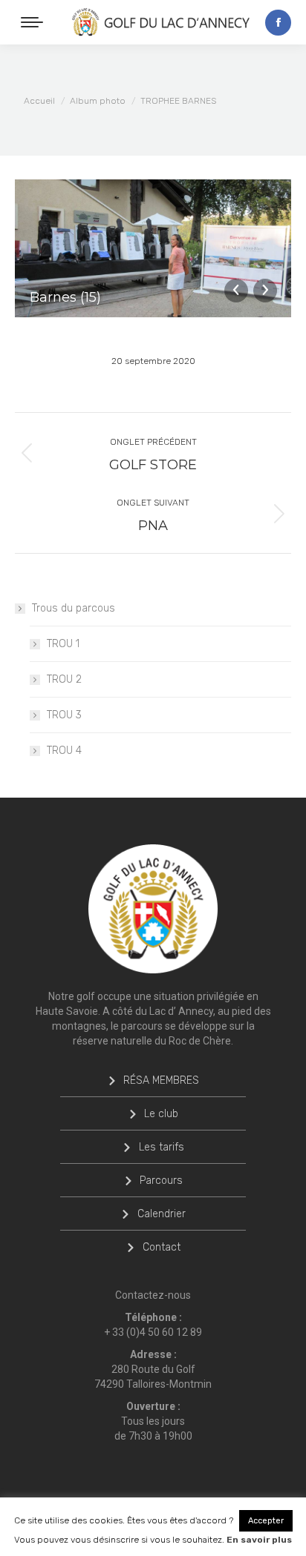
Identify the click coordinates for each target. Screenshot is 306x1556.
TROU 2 (64, 679)
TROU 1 (63, 644)
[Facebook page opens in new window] (278, 23)
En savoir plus (259, 1540)
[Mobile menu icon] (32, 22)
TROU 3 (64, 715)
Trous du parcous (73, 608)
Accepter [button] (266, 1521)
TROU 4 (64, 750)
